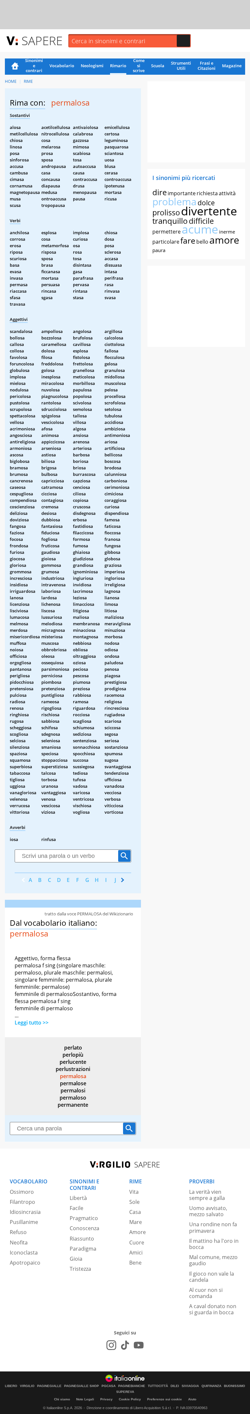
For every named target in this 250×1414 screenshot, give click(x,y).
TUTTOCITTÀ (158, 1386)
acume (200, 229)
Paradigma (83, 1248)
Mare (135, 1222)
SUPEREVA (125, 1392)
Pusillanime (24, 1222)
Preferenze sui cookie (164, 1399)
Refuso (18, 1232)
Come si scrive (139, 65)
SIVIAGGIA (190, 1386)
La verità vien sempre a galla (207, 1195)
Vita (134, 1191)
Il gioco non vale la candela (211, 1276)
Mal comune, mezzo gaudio (213, 1260)
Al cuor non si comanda (206, 1293)
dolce (206, 202)
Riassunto (82, 1238)
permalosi (73, 1090)
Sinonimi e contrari (34, 65)
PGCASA (109, 1386)
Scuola (157, 66)
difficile (201, 221)
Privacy (106, 1399)
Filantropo (22, 1201)
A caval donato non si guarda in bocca (212, 1309)
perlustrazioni (73, 1069)
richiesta (207, 193)
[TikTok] (125, 1345)
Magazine (232, 66)
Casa (135, 1212)
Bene (135, 1262)
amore (224, 240)
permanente (73, 1104)
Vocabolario (61, 66)
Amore (137, 1232)
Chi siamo (62, 1399)
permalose (73, 1083)
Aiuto (192, 1399)
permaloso (73, 1097)
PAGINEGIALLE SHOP (81, 1386)
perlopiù (72, 1054)
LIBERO (11, 1386)
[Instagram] (111, 1345)
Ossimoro (22, 1191)
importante (182, 193)
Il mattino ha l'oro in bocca (214, 1244)
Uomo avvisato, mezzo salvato (208, 1211)
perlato (73, 1047)
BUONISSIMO (234, 1386)
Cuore (136, 1242)
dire (159, 192)
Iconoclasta (24, 1252)
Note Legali (85, 1399)
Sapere (41, 40)
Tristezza (80, 1268)
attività (227, 193)
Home (15, 66)
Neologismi (92, 66)
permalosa (73, 1076)
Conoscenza (84, 1228)
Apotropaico (25, 1262)
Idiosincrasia (25, 1212)
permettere (166, 231)
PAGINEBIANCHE (131, 1386)
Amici (136, 1252)
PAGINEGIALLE (49, 1386)
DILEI (175, 1386)
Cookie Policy (130, 1399)
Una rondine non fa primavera (213, 1227)
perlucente (73, 1061)
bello (202, 241)
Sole (134, 1201)
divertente (209, 211)
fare (187, 240)
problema (174, 201)
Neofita (19, 1242)
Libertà (78, 1198)
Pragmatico (84, 1218)
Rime (28, 81)
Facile (76, 1208)
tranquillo (170, 220)
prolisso (166, 212)
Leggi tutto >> (32, 1022)
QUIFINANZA (211, 1386)
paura (158, 250)
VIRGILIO (27, 1386)
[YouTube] (139, 1345)
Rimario (118, 66)
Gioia (76, 1258)
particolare (165, 241)
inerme (227, 231)
